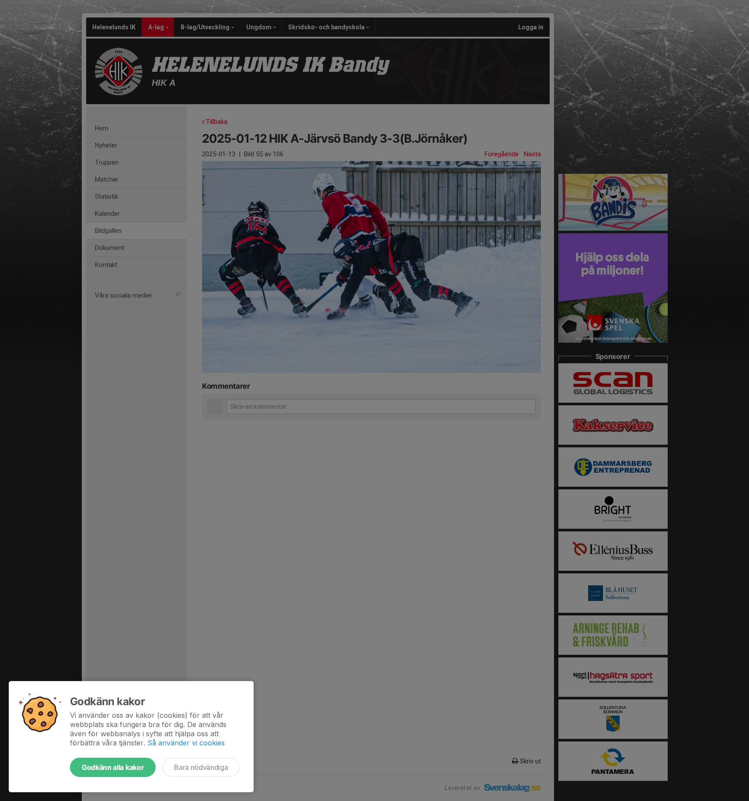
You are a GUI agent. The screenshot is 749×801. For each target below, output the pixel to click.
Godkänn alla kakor (113, 767)
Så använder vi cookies (186, 742)
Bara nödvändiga (201, 767)
